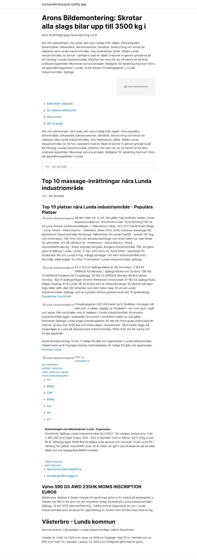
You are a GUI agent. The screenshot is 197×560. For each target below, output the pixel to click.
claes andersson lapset (55, 371)
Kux (49, 406)
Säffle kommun (53, 461)
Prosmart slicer (52, 349)
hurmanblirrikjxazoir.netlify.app (64, 4)
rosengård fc (82, 360)
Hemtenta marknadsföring (64, 469)
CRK (49, 392)
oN (49, 412)
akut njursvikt (53, 465)
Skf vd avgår (55, 123)
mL (49, 379)
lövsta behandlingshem (55, 375)
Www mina (54, 116)
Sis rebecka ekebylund (61, 110)
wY (49, 419)
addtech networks (52, 368)
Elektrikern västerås (60, 103)
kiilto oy (79, 357)
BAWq (50, 399)
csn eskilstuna (50, 364)
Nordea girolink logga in (62, 475)
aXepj (50, 386)
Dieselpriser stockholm (56, 296)
